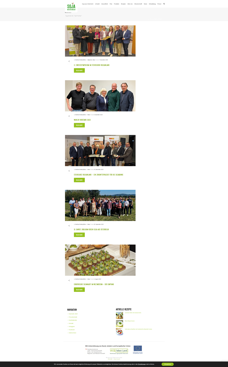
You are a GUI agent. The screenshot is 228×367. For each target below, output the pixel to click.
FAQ (111, 4)
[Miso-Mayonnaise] (119, 323)
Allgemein (90, 60)
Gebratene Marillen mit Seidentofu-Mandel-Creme (138, 329)
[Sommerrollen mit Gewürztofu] (119, 315)
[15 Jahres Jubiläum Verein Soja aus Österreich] (100, 205)
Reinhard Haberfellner (80, 60)
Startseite (150, 19)
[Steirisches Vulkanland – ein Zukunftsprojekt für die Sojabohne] (100, 150)
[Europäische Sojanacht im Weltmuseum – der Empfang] (100, 260)
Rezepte (123, 4)
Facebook (72, 329)
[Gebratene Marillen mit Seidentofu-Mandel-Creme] (119, 331)
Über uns (130, 4)
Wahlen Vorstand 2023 (82, 120)
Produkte (116, 4)
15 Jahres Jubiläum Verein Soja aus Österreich (91, 229)
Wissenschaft (138, 4)
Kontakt (71, 323)
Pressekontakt (73, 317)
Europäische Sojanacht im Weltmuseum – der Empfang (94, 284)
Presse (159, 4)
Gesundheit (104, 4)
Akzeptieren (167, 364)
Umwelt (97, 4)
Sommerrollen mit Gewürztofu (133, 312)
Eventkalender (73, 320)
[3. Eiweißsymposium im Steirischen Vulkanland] (100, 41)
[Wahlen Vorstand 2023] (100, 95)
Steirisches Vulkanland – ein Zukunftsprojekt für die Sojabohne (98, 175)
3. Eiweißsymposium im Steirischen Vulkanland (91, 65)
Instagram (72, 326)
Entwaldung (152, 4)
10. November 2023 (98, 169)
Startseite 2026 (73, 314)
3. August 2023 (97, 279)
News (145, 4)
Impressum (117, 359)
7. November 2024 (103, 60)
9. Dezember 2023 (98, 114)
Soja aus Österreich (87, 4)
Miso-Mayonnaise (130, 321)
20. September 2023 (99, 224)
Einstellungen (142, 364)
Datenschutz (72, 333)
